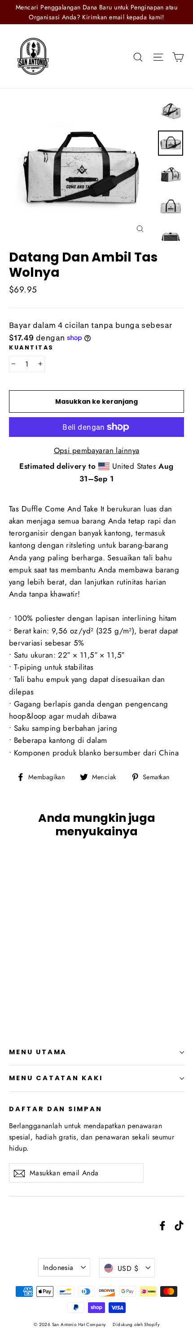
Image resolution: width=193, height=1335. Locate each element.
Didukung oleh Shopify (136, 1324)
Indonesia (58, 1267)
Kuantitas (31, 347)
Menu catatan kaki (56, 1077)
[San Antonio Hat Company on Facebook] (162, 1225)
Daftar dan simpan (55, 1108)
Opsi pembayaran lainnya (97, 450)
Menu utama (38, 1051)
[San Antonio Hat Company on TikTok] (179, 1225)
